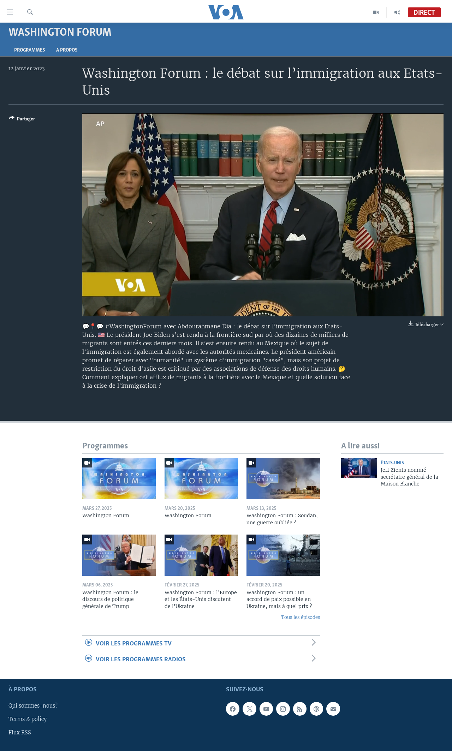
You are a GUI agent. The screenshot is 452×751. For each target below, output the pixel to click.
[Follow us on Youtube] (266, 709)
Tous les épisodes (300, 617)
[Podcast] (316, 709)
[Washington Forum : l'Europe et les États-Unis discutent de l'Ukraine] (201, 555)
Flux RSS (19, 733)
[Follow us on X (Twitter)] (249, 709)
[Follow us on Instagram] (283, 709)
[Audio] (397, 12)
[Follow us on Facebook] (232, 709)
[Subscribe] (333, 709)
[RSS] (300, 709)
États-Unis (392, 463)
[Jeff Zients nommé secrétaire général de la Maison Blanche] (359, 468)
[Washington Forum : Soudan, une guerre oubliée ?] (283, 478)
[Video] (376, 12)
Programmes (29, 50)
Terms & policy (27, 719)
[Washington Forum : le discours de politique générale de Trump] (119, 555)
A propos (66, 50)
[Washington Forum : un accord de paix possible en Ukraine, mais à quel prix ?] (283, 555)
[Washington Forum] (119, 478)
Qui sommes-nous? (33, 706)
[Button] (22, 120)
